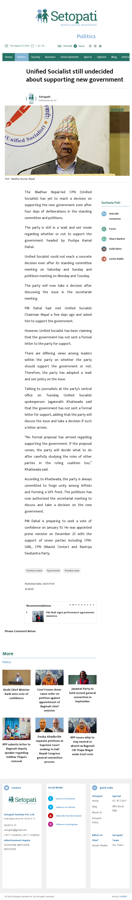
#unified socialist (34, 570)
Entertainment (70, 57)
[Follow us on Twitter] (95, 46)
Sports (88, 57)
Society (35, 57)
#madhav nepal (72, 570)
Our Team (117, 845)
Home (95, 801)
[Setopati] (22, 800)
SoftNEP (123, 896)
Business (50, 57)
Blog (114, 57)
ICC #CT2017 (119, 801)
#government (53, 570)
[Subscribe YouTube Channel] (100, 46)
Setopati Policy (97, 820)
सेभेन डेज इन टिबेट (118, 809)
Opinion (101, 57)
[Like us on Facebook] (90, 46)
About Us (97, 812)
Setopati (44, 96)
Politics (21, 57)
